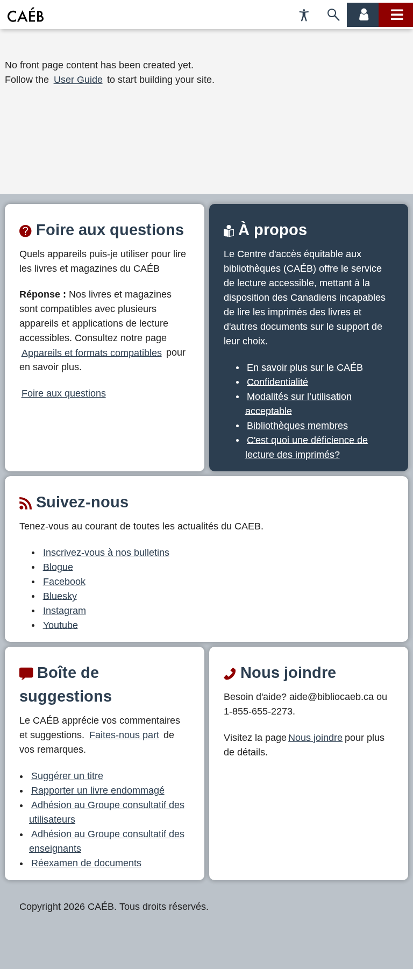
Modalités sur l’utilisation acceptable (298, 403)
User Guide (78, 79)
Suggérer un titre (67, 775)
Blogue (58, 566)
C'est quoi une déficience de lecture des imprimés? (306, 446)
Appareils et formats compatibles (92, 352)
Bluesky (60, 595)
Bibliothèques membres (297, 425)
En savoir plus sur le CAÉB (305, 367)
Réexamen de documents (86, 863)
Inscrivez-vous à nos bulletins (106, 552)
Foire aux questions (64, 393)
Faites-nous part (124, 735)
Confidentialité (277, 381)
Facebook (64, 581)
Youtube (60, 624)
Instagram (64, 610)
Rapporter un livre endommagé (98, 790)
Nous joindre (315, 737)
